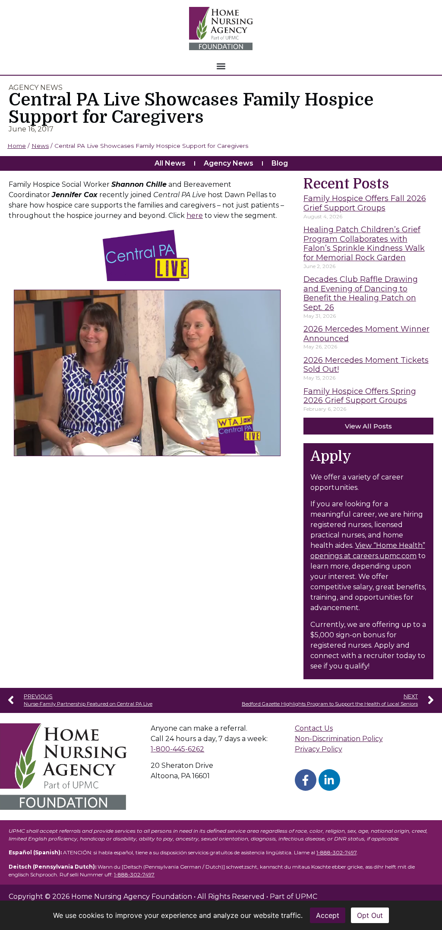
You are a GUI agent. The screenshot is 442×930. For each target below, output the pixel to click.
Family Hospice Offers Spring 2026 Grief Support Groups (359, 396)
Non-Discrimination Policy (339, 739)
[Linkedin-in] (329, 780)
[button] (221, 66)
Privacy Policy (318, 749)
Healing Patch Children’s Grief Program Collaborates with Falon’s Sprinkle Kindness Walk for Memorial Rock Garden (364, 243)
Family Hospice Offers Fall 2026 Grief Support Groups (364, 203)
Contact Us (314, 728)
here (194, 215)
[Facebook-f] (305, 780)
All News (170, 163)
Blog (280, 163)
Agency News (228, 163)
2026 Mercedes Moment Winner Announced (366, 333)
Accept (327, 915)
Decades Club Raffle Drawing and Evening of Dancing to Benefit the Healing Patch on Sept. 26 (360, 293)
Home (16, 145)
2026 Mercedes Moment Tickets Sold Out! (366, 364)
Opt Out (370, 915)
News (40, 145)
